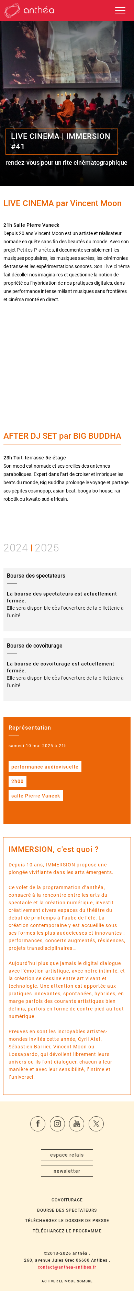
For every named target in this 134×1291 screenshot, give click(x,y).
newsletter (67, 1171)
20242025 (31, 547)
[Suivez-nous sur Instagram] (57, 1123)
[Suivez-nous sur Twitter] (96, 1123)
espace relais (67, 1155)
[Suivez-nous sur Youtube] (76, 1123)
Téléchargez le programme (67, 1231)
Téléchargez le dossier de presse (67, 1220)
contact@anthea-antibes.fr (67, 1267)
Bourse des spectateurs (67, 1210)
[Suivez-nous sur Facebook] (37, 1123)
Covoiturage (67, 1200)
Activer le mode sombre (67, 1281)
